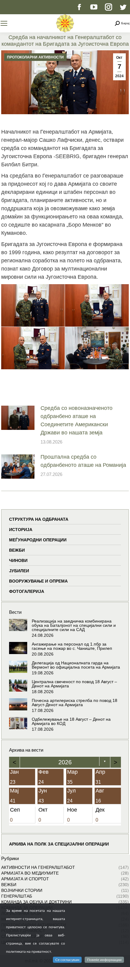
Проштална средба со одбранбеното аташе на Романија (83, 461)
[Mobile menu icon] (4, 23)
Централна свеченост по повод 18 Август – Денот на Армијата (74, 684)
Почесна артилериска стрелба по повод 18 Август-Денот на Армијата (74, 702)
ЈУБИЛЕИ (19, 571)
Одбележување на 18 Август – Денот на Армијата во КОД (71, 721)
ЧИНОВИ (18, 560)
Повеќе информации (104, 960)
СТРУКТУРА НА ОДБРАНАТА (38, 519)
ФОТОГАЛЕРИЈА (26, 591)
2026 (65, 762)
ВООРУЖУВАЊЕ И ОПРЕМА (38, 581)
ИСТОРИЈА (20, 529)
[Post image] (17, 418)
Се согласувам (67, 960)
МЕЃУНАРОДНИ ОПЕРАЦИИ (38, 540)
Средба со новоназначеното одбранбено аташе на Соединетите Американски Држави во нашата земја (76, 420)
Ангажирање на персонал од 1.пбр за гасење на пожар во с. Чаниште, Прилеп (72, 646)
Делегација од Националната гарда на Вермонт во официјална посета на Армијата (76, 665)
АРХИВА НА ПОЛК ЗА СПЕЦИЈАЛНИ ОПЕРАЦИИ (59, 844)
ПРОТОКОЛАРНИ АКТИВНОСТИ (35, 57)
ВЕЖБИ (17, 550)
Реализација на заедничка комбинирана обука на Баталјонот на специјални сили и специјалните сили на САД (74, 625)
